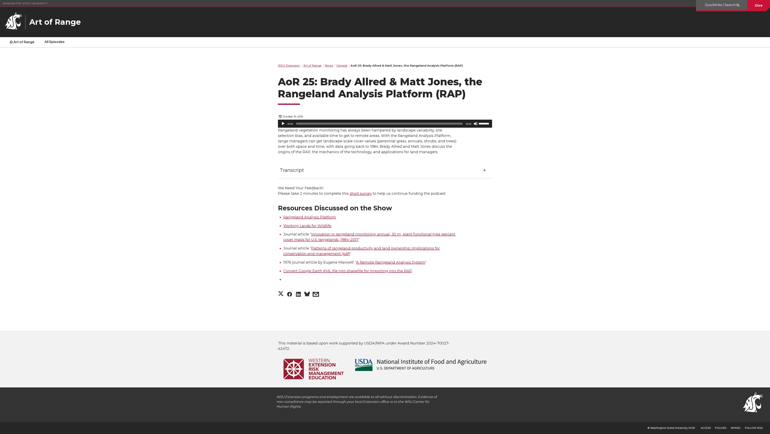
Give (759, 5)
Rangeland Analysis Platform (309, 217)
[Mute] (476, 124)
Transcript (292, 170)
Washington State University (25, 3)
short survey (361, 193)
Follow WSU (754, 427)
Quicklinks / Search (721, 5)
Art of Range (23, 42)
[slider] (484, 123)
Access (706, 427)
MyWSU (736, 427)
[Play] (283, 124)
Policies (720, 427)
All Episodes (55, 42)
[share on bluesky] (307, 295)
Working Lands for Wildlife (307, 226)
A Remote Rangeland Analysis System (390, 262)
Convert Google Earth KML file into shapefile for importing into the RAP (347, 271)
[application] (385, 124)
